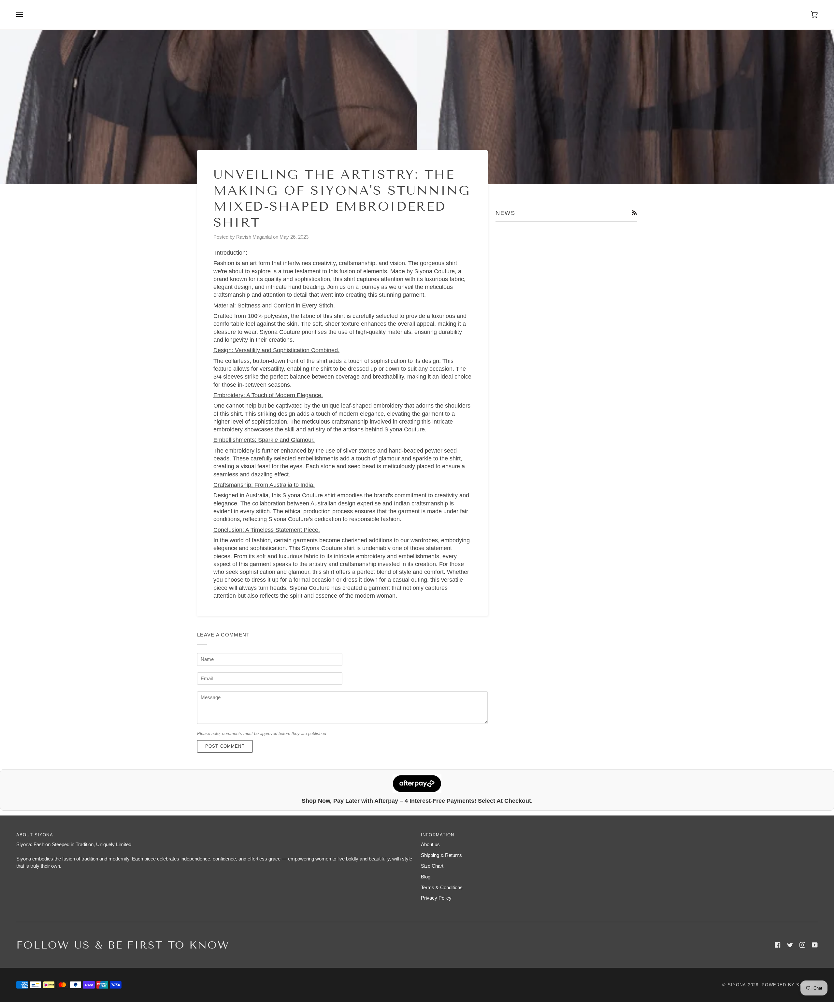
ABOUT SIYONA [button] (34, 834)
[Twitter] (790, 945)
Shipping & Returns (441, 855)
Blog (425, 876)
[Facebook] (778, 945)
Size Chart (432, 866)
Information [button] (437, 834)
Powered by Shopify (790, 984)
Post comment (225, 746)
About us (430, 844)
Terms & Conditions (442, 887)
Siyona (737, 984)
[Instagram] (802, 945)
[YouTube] (815, 945)
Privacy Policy (436, 898)
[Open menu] (26, 14)
